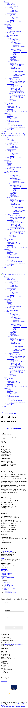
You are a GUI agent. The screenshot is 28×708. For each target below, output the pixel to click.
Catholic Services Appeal (10, 592)
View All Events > (4, 681)
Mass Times (7, 582)
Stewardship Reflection (9, 588)
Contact (2, 578)
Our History (4, 569)
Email (6, 618)
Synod (5, 589)
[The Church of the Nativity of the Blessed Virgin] (13, 134)
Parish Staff (3, 571)
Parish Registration (5, 574)
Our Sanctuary (4, 576)
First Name (7, 603)
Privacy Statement (13, 704)
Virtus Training (7, 591)
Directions (6, 584)
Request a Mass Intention (14, 428)
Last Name (7, 610)
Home (2, 413)
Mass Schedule (4, 570)
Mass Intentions (7, 587)
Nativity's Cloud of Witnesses (8, 577)
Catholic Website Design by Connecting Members (13, 706)
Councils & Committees (6, 573)
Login (2, 273)
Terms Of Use (21, 704)
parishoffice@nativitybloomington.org (13, 644)
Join (14, 627)
